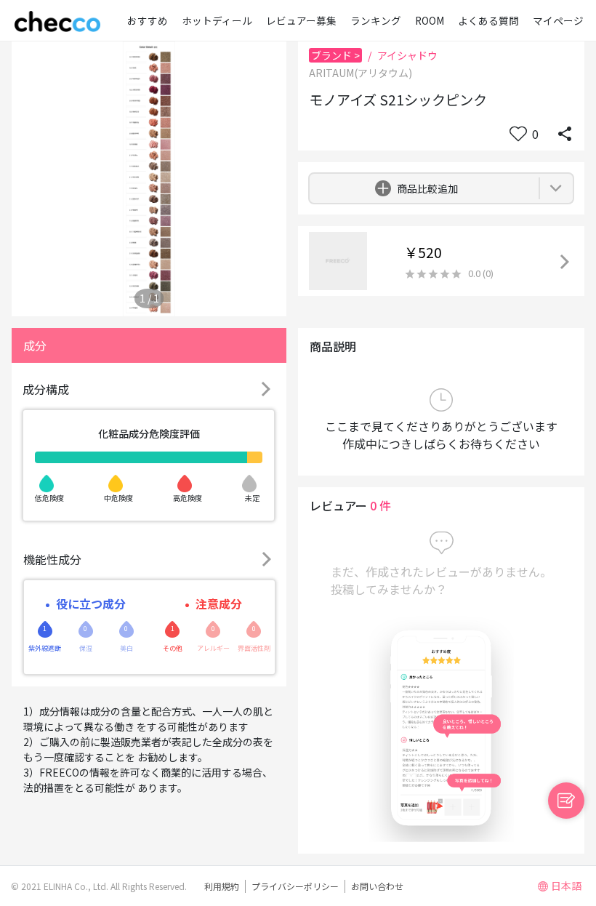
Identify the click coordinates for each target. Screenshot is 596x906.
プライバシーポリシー (295, 886)
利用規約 (221, 886)
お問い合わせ (377, 886)
